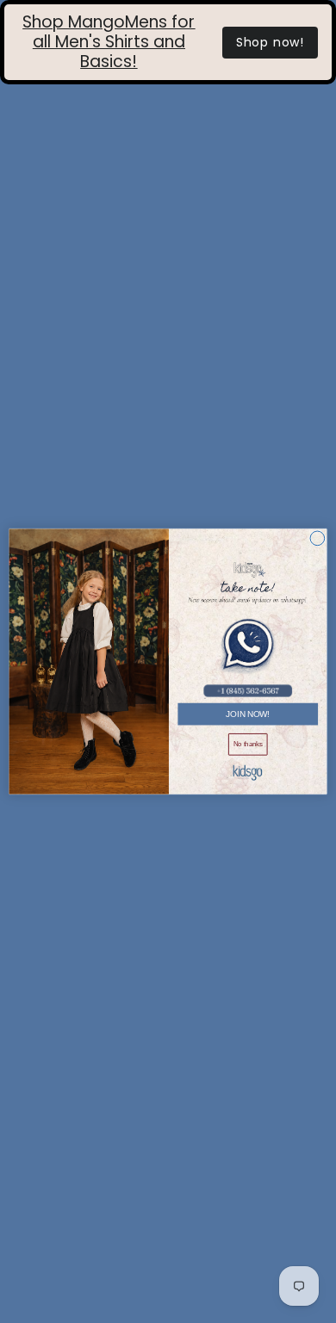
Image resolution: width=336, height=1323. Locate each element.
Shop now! (270, 42)
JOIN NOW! (248, 713)
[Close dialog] (317, 538)
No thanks (248, 743)
